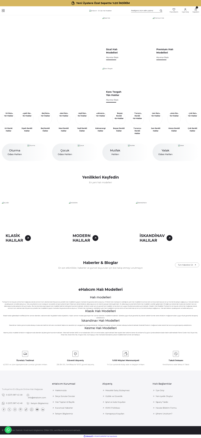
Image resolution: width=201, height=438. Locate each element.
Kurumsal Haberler (64, 408)
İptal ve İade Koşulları (115, 402)
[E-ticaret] (100, 436)
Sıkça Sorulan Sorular (65, 396)
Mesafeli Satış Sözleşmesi (117, 390)
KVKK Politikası (112, 408)
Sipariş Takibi (162, 402)
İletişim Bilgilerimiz (64, 414)
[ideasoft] (88, 436)
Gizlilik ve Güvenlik (113, 396)
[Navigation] (3, 10)
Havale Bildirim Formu (166, 408)
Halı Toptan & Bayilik (65, 402)
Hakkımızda (61, 390)
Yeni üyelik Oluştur (164, 396)
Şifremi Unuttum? (164, 414)
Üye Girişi (160, 390)
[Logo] (100, 11)
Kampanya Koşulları (114, 414)
